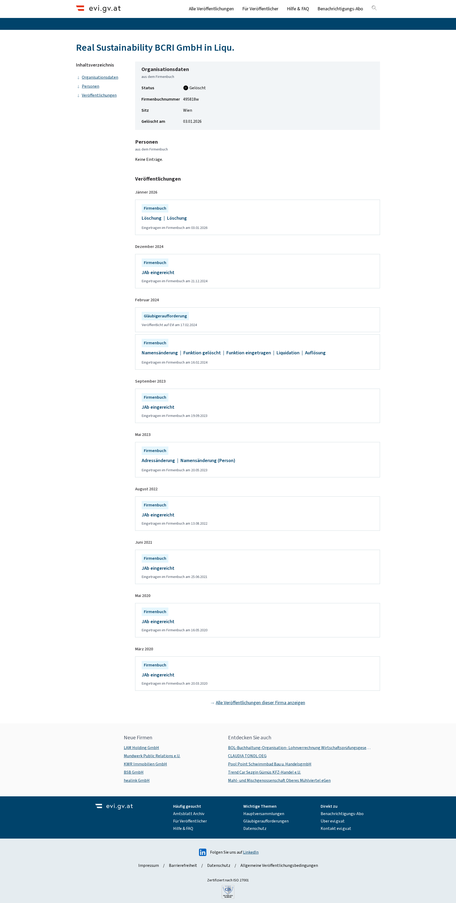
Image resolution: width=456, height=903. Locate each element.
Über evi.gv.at (333, 821)
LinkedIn (251, 852)
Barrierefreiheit (183, 865)
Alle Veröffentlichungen (211, 9)
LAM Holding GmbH (141, 748)
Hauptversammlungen (263, 814)
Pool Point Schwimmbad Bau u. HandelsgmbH (269, 764)
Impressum (148, 865)
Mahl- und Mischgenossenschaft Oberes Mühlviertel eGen (279, 780)
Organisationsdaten (100, 77)
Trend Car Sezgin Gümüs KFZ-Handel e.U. (264, 772)
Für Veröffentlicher (260, 9)
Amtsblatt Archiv (188, 814)
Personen (90, 86)
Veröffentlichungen (99, 95)
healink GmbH (137, 780)
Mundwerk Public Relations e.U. (152, 756)
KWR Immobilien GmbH (145, 764)
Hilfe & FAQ (298, 9)
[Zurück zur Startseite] (98, 8)
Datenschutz (255, 828)
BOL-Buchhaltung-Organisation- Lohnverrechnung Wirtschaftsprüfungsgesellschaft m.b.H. (300, 748)
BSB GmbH (134, 772)
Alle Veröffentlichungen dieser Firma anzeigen (260, 702)
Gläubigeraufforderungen (266, 821)
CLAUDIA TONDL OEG (247, 756)
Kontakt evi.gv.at (336, 828)
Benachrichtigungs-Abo (340, 9)
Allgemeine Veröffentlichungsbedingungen (279, 865)
